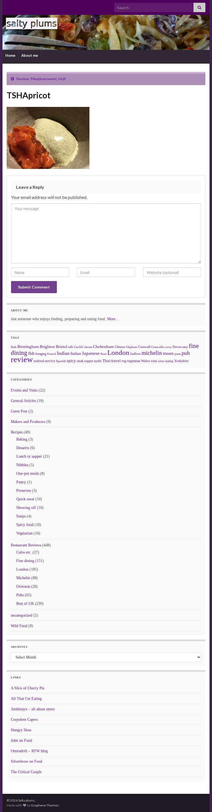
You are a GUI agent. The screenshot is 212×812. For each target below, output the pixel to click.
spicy (71, 360)
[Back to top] (199, 799)
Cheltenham (103, 346)
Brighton (47, 346)
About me (29, 55)
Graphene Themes (45, 805)
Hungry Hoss (21, 730)
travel (116, 360)
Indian (63, 353)
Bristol (61, 346)
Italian (75, 353)
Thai (106, 360)
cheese (88, 347)
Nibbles (22, 465)
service (50, 361)
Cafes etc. (23, 552)
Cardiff (78, 347)
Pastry (21, 482)
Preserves (23, 491)
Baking (21, 439)
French (51, 353)
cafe (70, 347)
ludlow (135, 354)
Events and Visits (24, 390)
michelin (152, 353)
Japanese (91, 353)
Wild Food (19, 626)
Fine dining (25, 561)
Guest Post (19, 411)
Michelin (23, 578)
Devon (177, 347)
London (118, 352)
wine (154, 361)
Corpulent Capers (24, 719)
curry (168, 347)
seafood (39, 361)
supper (88, 361)
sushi (98, 361)
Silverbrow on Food (26, 761)
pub (186, 353)
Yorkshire (181, 361)
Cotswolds (157, 347)
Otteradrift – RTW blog (29, 751)
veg (123, 361)
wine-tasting (165, 361)
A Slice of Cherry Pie (27, 688)
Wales (145, 361)
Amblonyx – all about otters (33, 709)
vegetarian (133, 361)
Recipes (17, 432)
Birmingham (28, 346)
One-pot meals (27, 473)
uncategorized (21, 615)
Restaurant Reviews (26, 545)
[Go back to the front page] (106, 32)
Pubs (20, 595)
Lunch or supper (29, 456)
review (22, 359)
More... (113, 319)
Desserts (22, 448)
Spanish (61, 361)
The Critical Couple (26, 772)
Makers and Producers (28, 422)
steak (80, 361)
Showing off (26, 508)
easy (185, 347)
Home (10, 55)
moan (168, 353)
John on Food (21, 740)
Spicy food (24, 525)
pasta (177, 353)
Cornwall (144, 347)
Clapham (131, 347)
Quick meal (25, 499)
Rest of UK (25, 603)
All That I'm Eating (26, 699)
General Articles (23, 401)
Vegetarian (24, 533)
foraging (40, 354)
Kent (103, 353)
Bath (14, 347)
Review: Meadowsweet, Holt (41, 78)
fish (31, 353)
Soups (21, 516)
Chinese (120, 347)
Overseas (23, 586)
